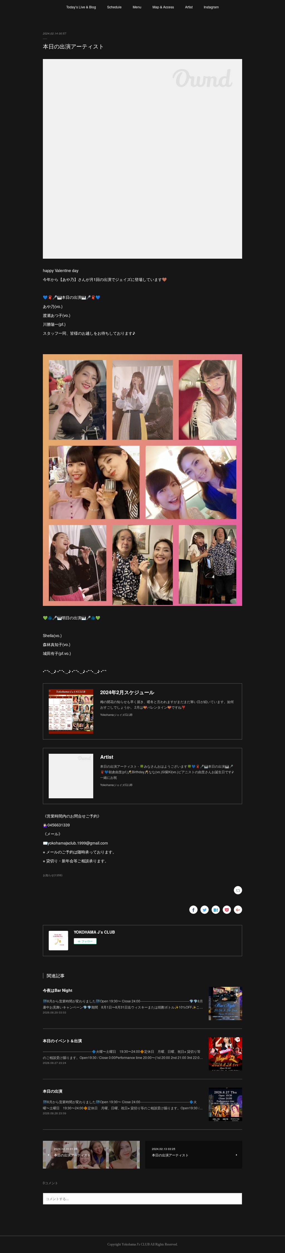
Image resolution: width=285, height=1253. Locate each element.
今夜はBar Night (57, 990)
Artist (189, 6)
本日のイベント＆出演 (62, 1040)
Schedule (114, 6)
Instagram (211, 6)
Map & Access (163, 6)
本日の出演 (52, 1091)
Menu (137, 6)
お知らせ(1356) (52, 875)
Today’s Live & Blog (81, 6)
